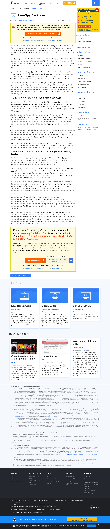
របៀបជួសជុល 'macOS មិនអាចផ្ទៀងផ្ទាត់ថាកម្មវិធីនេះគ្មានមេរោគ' (88, 128)
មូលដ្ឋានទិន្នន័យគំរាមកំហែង (36, 477)
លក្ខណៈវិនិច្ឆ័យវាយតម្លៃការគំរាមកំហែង (21, 465)
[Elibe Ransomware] (24, 295)
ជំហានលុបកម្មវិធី (19, 500)
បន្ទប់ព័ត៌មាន (70, 476)
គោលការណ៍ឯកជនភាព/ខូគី (53, 464)
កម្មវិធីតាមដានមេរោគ (35, 480)
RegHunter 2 (13, 478)
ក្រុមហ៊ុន (58, 3)
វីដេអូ (30, 482)
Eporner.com (81, 38)
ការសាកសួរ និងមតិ (71, 481)
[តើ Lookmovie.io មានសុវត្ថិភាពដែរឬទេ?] (24, 346)
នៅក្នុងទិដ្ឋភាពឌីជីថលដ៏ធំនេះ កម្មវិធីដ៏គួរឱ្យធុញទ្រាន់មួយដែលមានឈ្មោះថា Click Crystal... (85, 316)
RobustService (81, 101)
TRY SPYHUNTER (82, 519)
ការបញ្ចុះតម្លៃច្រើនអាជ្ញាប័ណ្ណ (68, 3)
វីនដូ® (53, 38)
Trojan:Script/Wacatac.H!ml (84, 67)
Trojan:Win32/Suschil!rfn (84, 58)
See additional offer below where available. (34, 40)
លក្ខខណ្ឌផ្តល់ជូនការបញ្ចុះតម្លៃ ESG (91, 493)
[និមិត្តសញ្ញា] (15, 3)
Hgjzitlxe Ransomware (83, 84)
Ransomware (15, 309)
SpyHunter (12, 476)
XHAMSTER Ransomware (84, 41)
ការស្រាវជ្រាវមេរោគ (43, 3)
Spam (81, 347)
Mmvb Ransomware (83, 75)
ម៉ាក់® (60, 38)
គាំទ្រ (51, 3)
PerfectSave (81, 104)
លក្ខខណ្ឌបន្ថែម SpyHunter (68, 500)
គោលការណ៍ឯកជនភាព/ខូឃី (76, 454)
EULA (47, 40)
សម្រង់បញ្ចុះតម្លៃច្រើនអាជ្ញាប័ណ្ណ (57, 260)
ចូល (97, 3)
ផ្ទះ (26, 3)
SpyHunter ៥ (50, 476)
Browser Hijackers (48, 309)
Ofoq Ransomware (82, 78)
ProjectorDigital (81, 98)
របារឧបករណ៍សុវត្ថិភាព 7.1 (86, 61)
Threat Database (14, 8)
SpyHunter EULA (88, 476)
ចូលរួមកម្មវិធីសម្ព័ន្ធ (73, 478)
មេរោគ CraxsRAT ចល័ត (84, 47)
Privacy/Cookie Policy (57, 40)
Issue (13, 362)
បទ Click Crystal (82, 306)
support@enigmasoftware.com (64, 440)
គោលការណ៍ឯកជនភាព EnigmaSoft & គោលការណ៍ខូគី (91, 481)
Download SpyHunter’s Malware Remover (41, 33)
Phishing (75, 347)
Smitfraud (80, 55)
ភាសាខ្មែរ (87, 3)
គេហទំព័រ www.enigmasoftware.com (27, 432)
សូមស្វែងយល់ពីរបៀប (50, 416)
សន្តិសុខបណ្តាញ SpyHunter (54, 481)
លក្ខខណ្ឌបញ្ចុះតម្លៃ (21, 416)
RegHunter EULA (88, 478)
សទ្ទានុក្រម (32, 484)
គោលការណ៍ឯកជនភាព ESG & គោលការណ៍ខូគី (91, 485)
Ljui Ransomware (82, 87)
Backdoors (31, 20)
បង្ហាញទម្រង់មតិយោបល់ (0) (20, 275)
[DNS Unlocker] (55, 346)
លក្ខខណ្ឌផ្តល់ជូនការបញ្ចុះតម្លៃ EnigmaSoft (91, 489)
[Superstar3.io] (55, 295)
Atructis (80, 64)
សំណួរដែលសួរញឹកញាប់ (44, 405)
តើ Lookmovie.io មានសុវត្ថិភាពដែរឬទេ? (88, 119)
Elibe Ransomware (21, 306)
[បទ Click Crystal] (86, 295)
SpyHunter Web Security (16, 481)
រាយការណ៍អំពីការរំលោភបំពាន (72, 484)
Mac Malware (25, 8)
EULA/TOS (84, 415)
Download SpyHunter (33, 260)
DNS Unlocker (49, 356)
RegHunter (49, 483)
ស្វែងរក (79, 3)
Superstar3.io (49, 306)
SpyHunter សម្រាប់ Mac (53, 478)
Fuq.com (80, 44)
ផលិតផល (33, 3)
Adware (56, 309)
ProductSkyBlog (82, 107)
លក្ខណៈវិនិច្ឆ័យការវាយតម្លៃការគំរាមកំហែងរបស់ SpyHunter (42, 500)
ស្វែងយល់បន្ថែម (42, 526)
